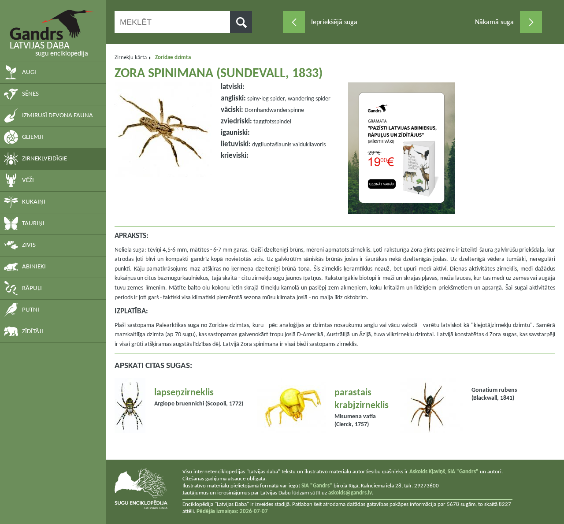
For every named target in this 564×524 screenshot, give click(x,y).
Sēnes (30, 94)
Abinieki (34, 267)
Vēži (28, 180)
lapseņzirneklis (184, 393)
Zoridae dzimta (173, 57)
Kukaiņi (33, 202)
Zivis (29, 245)
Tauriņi (33, 223)
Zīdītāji (32, 331)
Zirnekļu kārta (131, 57)
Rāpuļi (32, 288)
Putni (30, 310)
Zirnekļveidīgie (44, 159)
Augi (29, 72)
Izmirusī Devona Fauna (57, 115)
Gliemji (32, 137)
